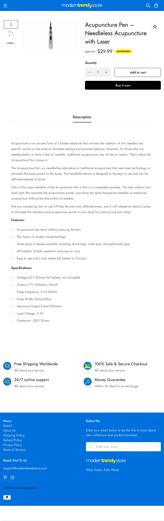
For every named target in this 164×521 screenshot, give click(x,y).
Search (7, 425)
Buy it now (123, 85)
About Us (9, 430)
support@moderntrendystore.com (25, 468)
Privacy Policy (12, 445)
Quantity (91, 63)
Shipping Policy (13, 435)
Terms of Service (14, 449)
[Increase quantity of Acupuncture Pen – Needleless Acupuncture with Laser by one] (106, 72)
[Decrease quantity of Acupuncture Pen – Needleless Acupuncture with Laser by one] (89, 72)
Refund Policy (12, 440)
